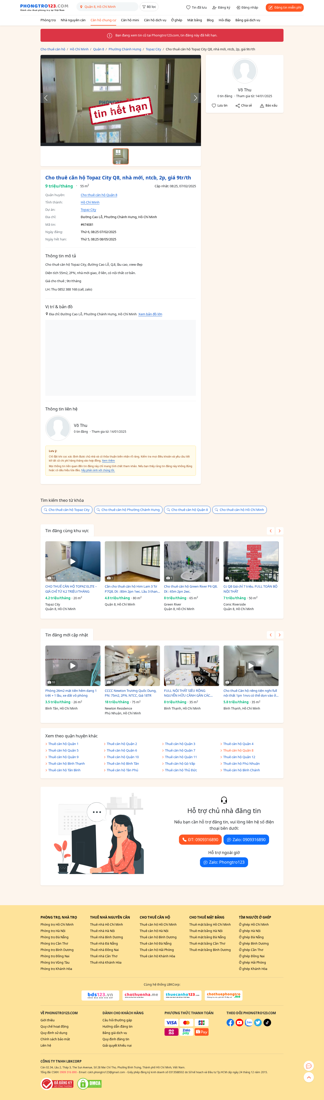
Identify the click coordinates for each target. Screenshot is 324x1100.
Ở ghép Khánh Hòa (253, 969)
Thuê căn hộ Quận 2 (122, 743)
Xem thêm (108, 460)
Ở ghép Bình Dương (254, 943)
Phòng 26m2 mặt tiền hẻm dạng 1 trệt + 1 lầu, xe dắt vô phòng (71, 693)
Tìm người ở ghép (255, 917)
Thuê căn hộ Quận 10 (123, 757)
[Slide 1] (121, 156)
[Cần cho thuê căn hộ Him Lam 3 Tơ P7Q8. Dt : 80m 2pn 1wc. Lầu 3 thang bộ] (132, 561)
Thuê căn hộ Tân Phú (122, 770)
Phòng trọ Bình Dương (57, 950)
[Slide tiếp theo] (193, 98)
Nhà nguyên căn (73, 20)
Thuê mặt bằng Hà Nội (205, 931)
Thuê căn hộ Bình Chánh (241, 770)
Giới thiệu (47, 1020)
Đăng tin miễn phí (287, 7)
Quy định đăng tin (116, 1039)
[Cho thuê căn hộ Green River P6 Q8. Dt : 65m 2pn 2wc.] (191, 561)
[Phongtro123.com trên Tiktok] (267, 1025)
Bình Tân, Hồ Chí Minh (61, 708)
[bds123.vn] (100, 995)
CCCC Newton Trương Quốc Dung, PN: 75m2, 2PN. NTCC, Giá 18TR (130, 693)
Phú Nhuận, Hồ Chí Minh (123, 713)
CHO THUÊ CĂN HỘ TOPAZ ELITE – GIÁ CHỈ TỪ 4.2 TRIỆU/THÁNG (71, 589)
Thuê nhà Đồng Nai (104, 950)
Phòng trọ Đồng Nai (54, 956)
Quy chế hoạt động (54, 1026)
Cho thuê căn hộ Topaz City (69, 509)
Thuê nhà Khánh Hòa (106, 962)
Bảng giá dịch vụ (247, 20)
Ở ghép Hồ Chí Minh (254, 924)
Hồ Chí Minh (90, 202)
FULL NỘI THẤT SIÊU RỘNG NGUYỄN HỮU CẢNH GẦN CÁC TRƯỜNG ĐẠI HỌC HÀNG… (187, 693)
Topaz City (88, 209)
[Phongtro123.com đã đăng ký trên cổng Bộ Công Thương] (56, 1083)
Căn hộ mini (130, 20)
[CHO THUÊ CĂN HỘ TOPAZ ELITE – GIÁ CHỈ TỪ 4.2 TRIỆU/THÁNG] (72, 561)
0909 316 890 (68, 1072)
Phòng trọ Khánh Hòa (56, 969)
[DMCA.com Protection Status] (89, 1083)
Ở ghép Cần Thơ (251, 950)
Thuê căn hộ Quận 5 (63, 750)
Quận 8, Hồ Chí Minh (60, 609)
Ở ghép (176, 20)
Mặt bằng (194, 20)
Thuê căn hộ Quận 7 (180, 750)
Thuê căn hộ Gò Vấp (180, 763)
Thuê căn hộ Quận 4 (238, 743)
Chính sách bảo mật (55, 1039)
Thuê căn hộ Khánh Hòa (157, 956)
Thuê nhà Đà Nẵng (104, 943)
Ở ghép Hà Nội (249, 931)
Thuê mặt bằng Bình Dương (210, 950)
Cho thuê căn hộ (155, 917)
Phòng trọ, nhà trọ (58, 917)
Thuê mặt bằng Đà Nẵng (207, 937)
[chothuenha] (141, 995)
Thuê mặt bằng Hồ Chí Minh (210, 924)
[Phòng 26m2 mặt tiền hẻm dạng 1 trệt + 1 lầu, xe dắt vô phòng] (72, 666)
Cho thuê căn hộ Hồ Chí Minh (242, 509)
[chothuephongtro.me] (223, 995)
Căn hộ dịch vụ (155, 20)
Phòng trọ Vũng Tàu (55, 962)
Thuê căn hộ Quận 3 (180, 743)
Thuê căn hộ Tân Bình (64, 770)
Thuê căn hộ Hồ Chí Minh (158, 924)
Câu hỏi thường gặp (117, 1020)
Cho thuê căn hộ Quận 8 (99, 195)
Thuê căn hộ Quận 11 (181, 757)
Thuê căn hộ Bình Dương (158, 937)
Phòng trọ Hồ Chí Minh (57, 924)
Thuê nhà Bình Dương (106, 937)
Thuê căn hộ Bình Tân (123, 763)
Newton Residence (118, 708)
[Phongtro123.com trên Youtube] (239, 1025)
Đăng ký (224, 7)
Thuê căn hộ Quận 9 (63, 757)
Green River (172, 604)
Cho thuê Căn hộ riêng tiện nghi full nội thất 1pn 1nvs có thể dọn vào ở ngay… (250, 693)
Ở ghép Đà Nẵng (251, 937)
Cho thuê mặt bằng (206, 917)
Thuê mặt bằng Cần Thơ (207, 943)
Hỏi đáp (225, 20)
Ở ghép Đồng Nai (252, 956)
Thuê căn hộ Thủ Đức (181, 770)
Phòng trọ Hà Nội (52, 931)
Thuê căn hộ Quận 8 (238, 750)
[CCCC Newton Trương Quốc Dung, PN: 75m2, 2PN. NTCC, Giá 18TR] (132, 666)
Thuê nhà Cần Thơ (103, 956)
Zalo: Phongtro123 (227, 862)
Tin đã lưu (199, 7)
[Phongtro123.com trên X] (258, 1025)
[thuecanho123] (182, 995)
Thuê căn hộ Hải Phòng (157, 950)
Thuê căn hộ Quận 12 (239, 757)
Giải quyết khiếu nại (117, 1045)
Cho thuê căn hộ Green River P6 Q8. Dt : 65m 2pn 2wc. (190, 589)
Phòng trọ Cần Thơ (54, 943)
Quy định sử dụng (53, 1033)
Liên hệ (45, 1045)
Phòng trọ (48, 20)
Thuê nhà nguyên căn (110, 917)
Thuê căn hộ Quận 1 (63, 743)
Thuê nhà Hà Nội (102, 931)
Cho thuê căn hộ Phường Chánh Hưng (131, 509)
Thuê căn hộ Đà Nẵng (156, 943)
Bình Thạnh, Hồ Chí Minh (182, 708)
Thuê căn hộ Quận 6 (122, 750)
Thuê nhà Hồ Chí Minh (106, 924)
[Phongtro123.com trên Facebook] (230, 1025)
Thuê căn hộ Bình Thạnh (66, 763)
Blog (210, 20)
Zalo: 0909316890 (249, 839)
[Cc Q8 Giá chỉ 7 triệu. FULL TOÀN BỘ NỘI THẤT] (251, 561)
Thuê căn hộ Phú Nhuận (241, 763)
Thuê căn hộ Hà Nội (154, 931)
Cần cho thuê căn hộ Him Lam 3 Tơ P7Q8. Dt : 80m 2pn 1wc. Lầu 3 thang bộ (132, 589)
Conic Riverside (235, 604)
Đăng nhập (249, 7)
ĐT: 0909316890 (203, 839)
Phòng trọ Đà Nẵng (54, 937)
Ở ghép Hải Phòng (252, 962)
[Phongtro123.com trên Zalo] (249, 1025)
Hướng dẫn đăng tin (118, 1026)
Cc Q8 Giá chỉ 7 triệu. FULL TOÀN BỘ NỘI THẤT (250, 589)
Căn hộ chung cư (103, 20)
